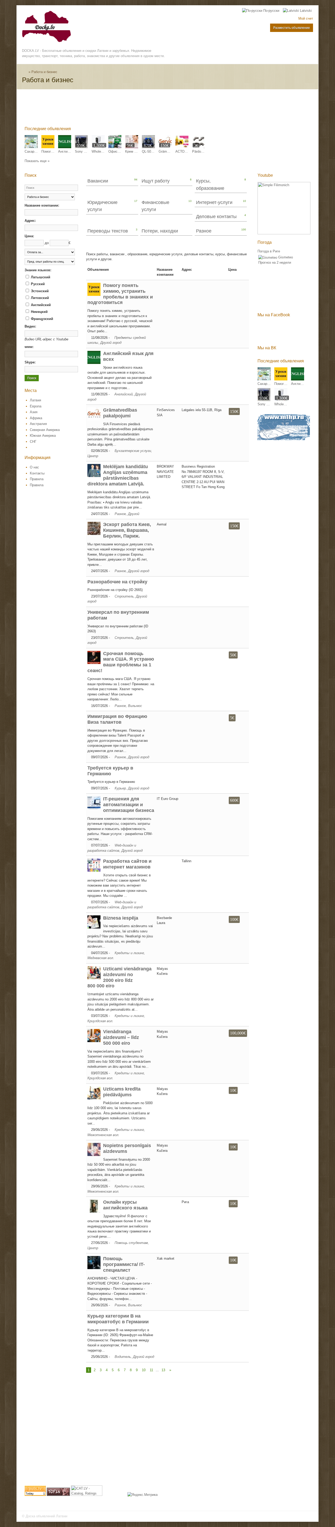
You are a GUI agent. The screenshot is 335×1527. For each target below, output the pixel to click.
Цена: (29, 236)
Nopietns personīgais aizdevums (127, 1148)
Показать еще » (37, 161)
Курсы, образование (210, 184)
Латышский (40, 277)
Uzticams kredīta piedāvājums (122, 1091)
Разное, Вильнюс (128, 706)
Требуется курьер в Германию (110, 770)
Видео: (30, 326)
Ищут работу (156, 181)
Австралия (38, 424)
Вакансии (97, 181)
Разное (203, 231)
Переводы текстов (107, 231)
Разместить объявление (291, 28)
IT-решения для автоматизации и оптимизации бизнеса (128, 804)
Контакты (37, 473)
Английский (40, 305)
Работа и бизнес (44, 72)
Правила (36, 479)
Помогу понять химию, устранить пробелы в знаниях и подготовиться (120, 294)
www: (29, 347)
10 (144, 1370)
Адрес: (30, 221)
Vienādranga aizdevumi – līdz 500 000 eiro (121, 1037)
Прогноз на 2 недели (274, 262)
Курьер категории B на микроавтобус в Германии (118, 1318)
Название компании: (42, 205)
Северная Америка (45, 430)
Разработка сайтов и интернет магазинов (127, 864)
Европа (35, 406)
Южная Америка (43, 436)
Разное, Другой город (132, 571)
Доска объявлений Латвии (46, 1516)
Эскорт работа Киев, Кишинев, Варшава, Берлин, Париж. (127, 530)
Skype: (30, 362)
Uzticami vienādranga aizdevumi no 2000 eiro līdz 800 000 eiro (119, 977)
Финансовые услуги (155, 206)
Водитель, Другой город (134, 1357)
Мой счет (305, 18)
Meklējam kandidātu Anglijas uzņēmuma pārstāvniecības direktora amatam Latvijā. (117, 475)
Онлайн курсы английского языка (125, 1204)
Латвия (35, 400)
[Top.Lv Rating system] (58, 1495)
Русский (37, 284)
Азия (33, 412)
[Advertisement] (120, 109)
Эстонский (39, 291)
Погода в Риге (269, 251)
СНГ (33, 442)
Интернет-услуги (214, 202)
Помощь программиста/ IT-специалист (124, 1264)
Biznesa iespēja (120, 918)
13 (163, 1370)
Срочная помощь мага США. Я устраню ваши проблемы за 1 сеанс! (120, 662)
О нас (34, 467)
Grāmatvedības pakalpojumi (120, 412)
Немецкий (39, 312)
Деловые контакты (216, 216)
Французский (41, 319)
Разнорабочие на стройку (117, 581)
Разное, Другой (127, 514)
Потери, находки (160, 231)
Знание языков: (38, 270)
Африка (36, 418)
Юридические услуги (102, 206)
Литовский (39, 298)
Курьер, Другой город (132, 788)
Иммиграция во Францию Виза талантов (117, 719)
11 (151, 1370)
